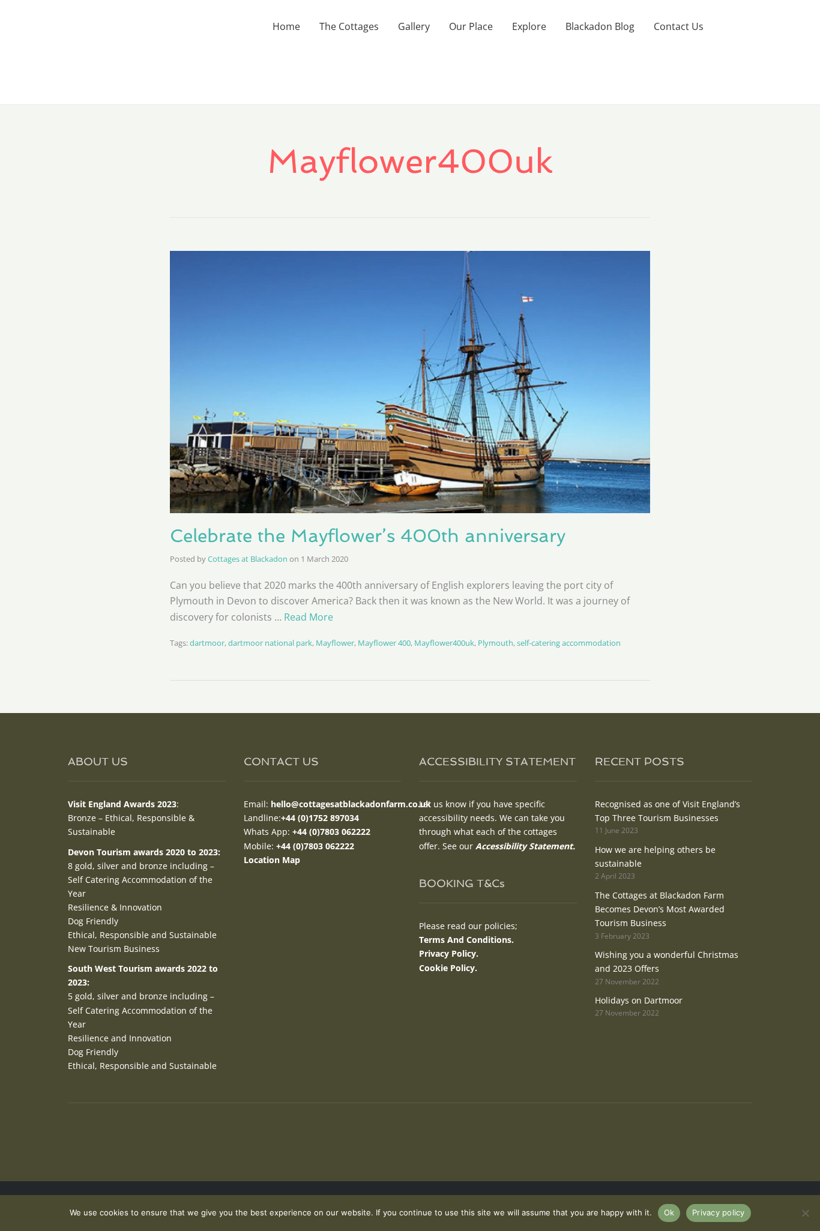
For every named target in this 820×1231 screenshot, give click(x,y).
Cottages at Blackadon (248, 558)
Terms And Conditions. (466, 939)
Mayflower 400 (384, 642)
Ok (669, 1212)
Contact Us (679, 26)
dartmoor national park (270, 642)
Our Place (471, 26)
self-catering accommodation (569, 642)
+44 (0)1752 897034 (320, 817)
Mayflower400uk (444, 642)
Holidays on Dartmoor (639, 1000)
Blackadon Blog (600, 26)
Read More (308, 617)
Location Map (272, 859)
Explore (529, 26)
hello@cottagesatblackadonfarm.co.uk (351, 804)
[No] (805, 1213)
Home (286, 26)
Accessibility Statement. (525, 846)
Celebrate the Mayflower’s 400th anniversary (367, 535)
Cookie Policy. (448, 968)
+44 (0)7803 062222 (331, 831)
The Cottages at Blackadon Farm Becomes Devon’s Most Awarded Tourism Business (660, 909)
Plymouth (495, 642)
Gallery (414, 26)
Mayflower (335, 642)
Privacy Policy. (448, 953)
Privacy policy (718, 1212)
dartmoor (207, 642)
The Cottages (349, 26)
